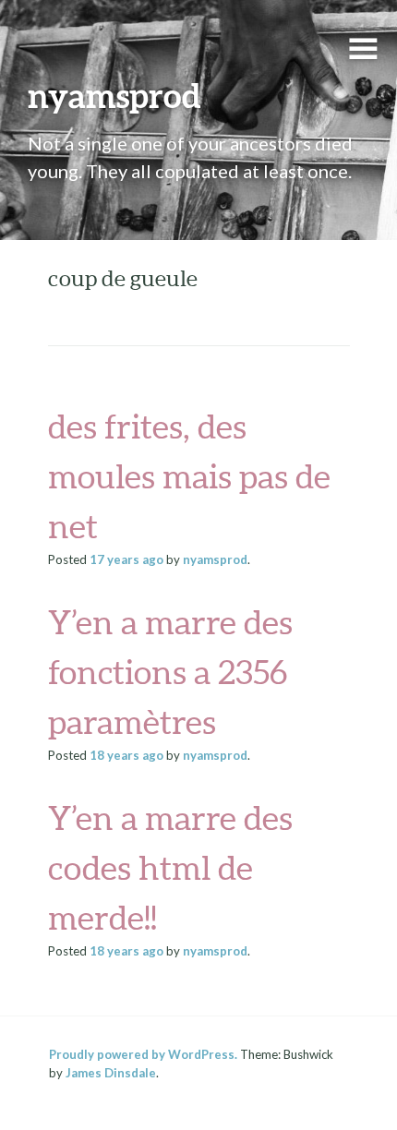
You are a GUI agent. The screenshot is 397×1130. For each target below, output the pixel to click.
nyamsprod (114, 95)
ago (126, 559)
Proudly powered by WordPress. (143, 1054)
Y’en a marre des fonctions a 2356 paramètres (170, 672)
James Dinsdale (111, 1072)
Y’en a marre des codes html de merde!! (170, 867)
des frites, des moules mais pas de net (189, 476)
